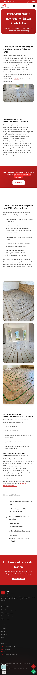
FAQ (2, 637)
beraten (16, 79)
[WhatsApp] (33, 671)
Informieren (18, 182)
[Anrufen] (33, 666)
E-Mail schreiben (8, 652)
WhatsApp (7, 649)
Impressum (21, 668)
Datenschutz (12, 668)
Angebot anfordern (18, 579)
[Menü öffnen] (34, 6)
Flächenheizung (5, 619)
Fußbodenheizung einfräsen (9, 610)
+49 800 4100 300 (9, 646)
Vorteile (3, 628)
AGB (27, 668)
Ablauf (3, 631)
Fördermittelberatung (7, 613)
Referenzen (4, 634)
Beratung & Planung (7, 616)
